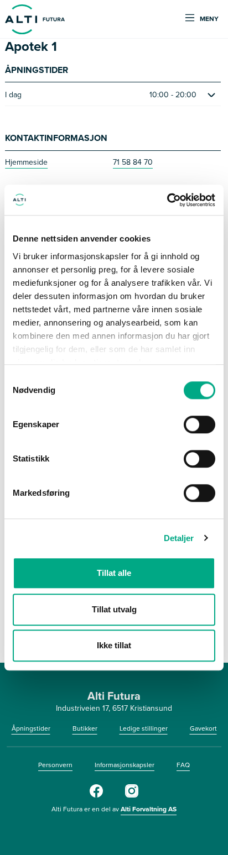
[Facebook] (96, 795)
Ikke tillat (114, 645)
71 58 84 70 (133, 162)
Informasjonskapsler (124, 765)
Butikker (84, 728)
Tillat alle (114, 573)
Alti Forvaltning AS (149, 809)
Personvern (55, 765)
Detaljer (179, 538)
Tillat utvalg (114, 609)
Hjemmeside (26, 162)
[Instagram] (131, 795)
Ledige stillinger (144, 728)
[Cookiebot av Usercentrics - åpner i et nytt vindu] (166, 200)
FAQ (183, 765)
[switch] (199, 424)
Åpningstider (31, 728)
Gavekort (203, 728)
